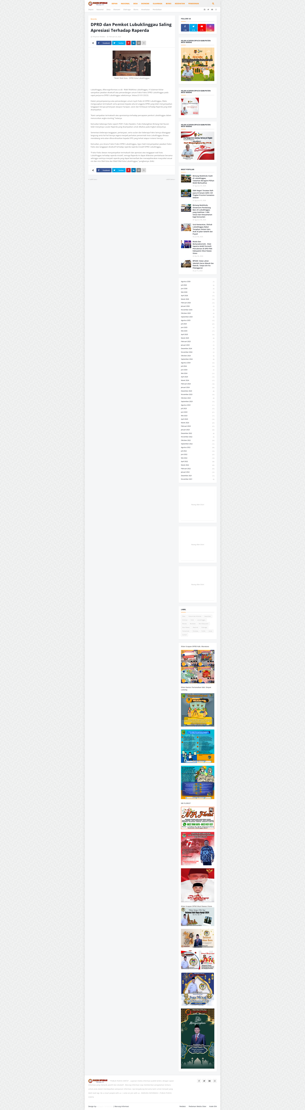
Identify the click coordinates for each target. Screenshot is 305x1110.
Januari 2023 (197, 430)
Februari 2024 (197, 384)
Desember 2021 (197, 476)
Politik (203, 631)
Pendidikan (157, 9)
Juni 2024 (197, 370)
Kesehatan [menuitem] (180, 3)
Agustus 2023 (197, 405)
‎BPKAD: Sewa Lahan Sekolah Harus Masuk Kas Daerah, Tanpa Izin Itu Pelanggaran (203, 264)
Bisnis (136, 9)
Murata (184, 624)
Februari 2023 (197, 426)
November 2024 (197, 352)
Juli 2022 (197, 451)
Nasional (100, 9)
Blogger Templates (105, 1106)
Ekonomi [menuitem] (145, 3)
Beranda (94, 19)
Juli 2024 (197, 366)
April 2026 (197, 295)
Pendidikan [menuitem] (193, 3)
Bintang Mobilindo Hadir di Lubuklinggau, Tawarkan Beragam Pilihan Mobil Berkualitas (203, 179)
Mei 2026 (197, 292)
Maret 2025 (197, 338)
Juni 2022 (197, 454)
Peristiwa (195, 631)
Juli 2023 (197, 408)
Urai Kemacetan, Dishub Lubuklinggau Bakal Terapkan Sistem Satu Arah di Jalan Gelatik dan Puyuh (203, 229)
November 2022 (197, 437)
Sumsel (184, 635)
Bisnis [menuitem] (168, 3)
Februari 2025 (197, 341)
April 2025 (197, 334)
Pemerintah (185, 631)
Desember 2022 (197, 433)
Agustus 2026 (197, 281)
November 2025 (197, 310)
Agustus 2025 (197, 320)
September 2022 (197, 444)
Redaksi (183, 1106)
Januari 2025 (197, 345)
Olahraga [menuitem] (157, 3)
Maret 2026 (197, 299)
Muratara (193, 624)
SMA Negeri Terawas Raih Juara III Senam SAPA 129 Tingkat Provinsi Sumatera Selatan (203, 194)
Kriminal (184, 620)
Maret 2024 (197, 380)
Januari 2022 (197, 472)
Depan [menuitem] (114, 3)
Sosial (210, 631)
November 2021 (197, 479)
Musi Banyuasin (203, 624)
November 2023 (197, 394)
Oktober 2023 (197, 398)
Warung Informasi (121, 1106)
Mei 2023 (197, 416)
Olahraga (127, 9)
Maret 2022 (197, 465)
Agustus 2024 (197, 363)
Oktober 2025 (197, 313)
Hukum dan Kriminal (194, 616)
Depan (91, 9)
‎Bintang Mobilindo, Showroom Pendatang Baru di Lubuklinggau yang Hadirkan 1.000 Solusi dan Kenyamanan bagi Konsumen (202, 211)
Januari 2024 (197, 387)
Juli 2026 (197, 285)
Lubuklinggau (201, 620)
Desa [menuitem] (135, 3)
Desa (108, 9)
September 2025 (197, 317)
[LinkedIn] (133, 43)
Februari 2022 (197, 468)
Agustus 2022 (197, 447)
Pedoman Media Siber (197, 1106)
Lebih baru (93, 179)
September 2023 (197, 401)
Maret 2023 (197, 423)
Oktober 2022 (197, 440)
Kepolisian (207, 616)
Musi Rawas (186, 627)
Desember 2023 (197, 391)
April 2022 (197, 461)
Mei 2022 (197, 458)
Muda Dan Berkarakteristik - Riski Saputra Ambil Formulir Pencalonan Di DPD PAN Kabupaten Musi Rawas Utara (202, 247)
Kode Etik (213, 1106)
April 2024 (197, 377)
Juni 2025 (197, 327)
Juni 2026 (197, 288)
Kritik (192, 620)
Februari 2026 (197, 303)
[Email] (138, 43)
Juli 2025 (197, 324)
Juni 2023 (197, 412)
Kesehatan (145, 9)
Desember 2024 (197, 348)
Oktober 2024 (197, 356)
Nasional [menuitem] (125, 3)
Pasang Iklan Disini (197, 504)
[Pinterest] (128, 43)
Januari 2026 (197, 306)
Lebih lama (170, 179)
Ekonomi (116, 9)
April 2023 (197, 419)
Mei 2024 (197, 373)
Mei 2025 (197, 331)
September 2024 (197, 359)
